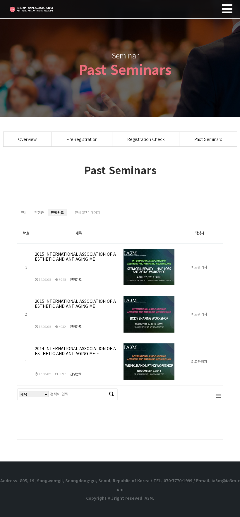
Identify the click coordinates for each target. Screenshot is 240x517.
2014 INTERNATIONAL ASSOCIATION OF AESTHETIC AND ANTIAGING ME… (75, 350)
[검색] (111, 394)
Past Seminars (208, 139)
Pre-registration (81, 139)
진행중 (39, 212)
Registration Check (145, 139)
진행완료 (57, 212)
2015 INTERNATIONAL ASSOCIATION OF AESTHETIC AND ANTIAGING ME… (75, 256)
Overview (27, 139)
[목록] (218, 395)
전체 (24, 212)
